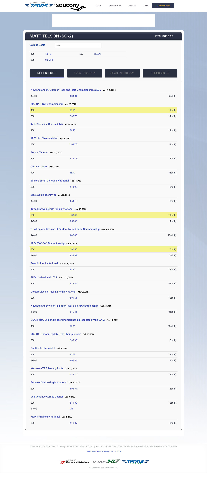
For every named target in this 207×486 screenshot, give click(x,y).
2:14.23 (73, 187)
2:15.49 (73, 283)
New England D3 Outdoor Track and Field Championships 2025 (66, 89)
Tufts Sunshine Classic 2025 (47, 124)
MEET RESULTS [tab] (46, 73)
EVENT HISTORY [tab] (84, 73)
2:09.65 (73, 340)
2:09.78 (73, 144)
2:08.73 (73, 116)
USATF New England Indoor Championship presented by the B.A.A (68, 319)
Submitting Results (94, 446)
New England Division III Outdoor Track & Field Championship (65, 229)
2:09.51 (73, 297)
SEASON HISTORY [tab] (122, 73)
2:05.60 (49, 60)
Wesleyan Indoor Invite (43, 194)
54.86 (72, 326)
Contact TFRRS (111, 446)
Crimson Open (39, 166)
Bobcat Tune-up (39, 152)
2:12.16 (73, 158)
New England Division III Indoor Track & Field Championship (64, 305)
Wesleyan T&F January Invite (47, 368)
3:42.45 (73, 235)
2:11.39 (73, 423)
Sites (82, 446)
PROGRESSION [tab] (160, 73)
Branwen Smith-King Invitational (49, 382)
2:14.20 (73, 374)
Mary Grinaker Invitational (45, 416)
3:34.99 (73, 255)
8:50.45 (73, 221)
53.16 (48, 54)
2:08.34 (73, 388)
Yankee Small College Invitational (50, 180)
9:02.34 (73, 360)
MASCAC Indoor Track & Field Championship (56, 334)
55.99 (72, 172)
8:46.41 (73, 312)
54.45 (72, 130)
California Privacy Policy (54, 446)
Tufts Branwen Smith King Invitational (52, 208)
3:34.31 (73, 96)
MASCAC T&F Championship (47, 103)
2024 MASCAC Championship (47, 243)
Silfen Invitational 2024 (44, 277)
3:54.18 (73, 201)
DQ (71, 408)
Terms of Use (72, 446)
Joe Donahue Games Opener (47, 396)
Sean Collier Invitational (44, 263)
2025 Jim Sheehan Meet (44, 138)
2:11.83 (73, 402)
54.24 (72, 269)
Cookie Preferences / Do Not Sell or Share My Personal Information (148, 446)
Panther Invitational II (43, 348)
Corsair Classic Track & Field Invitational (53, 291)
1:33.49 (97, 54)
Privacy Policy (36, 446)
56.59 (72, 354)
